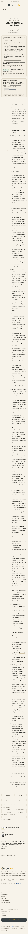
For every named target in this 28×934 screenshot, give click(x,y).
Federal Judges (4, 894)
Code (2, 891)
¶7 (10, 174)
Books (2, 904)
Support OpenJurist (14, 919)
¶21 (10, 782)
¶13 (10, 446)
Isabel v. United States (11, 66)
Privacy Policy (4, 930)
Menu (4, 9)
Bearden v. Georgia (11, 65)
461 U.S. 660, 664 (16, 703)
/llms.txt (3, 913)
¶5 (10, 135)
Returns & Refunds (5, 928)
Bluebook (22, 804)
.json (8, 855)
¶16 (10, 604)
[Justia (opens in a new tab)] (18, 883)
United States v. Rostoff (16, 60)
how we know (9, 71)
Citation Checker (5, 905)
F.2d (15, 14)
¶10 (10, 313)
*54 (7, 515)
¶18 (10, 664)
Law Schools (4, 898)
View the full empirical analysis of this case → (12, 99)
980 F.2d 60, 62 (20, 461)
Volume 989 (9, 14)
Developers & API (5, 911)
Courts (3, 896)
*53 (7, 150)
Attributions (15, 928)
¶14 (10, 490)
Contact (23, 926)
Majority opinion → (9, 837)
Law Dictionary (4, 892)
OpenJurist (3, 14)
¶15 (10, 525)
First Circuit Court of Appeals (14, 29)
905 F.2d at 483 (21, 690)
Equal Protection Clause (18, 350)
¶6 (10, 171)
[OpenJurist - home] (14, 5)
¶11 (10, 385)
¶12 (10, 389)
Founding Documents (6, 902)
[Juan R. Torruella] (2, 835)
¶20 (10, 776)
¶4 (10, 129)
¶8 (10, 208)
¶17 (10, 635)
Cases (2, 889)
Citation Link (13, 804)
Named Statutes (5, 900)
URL (4, 804)
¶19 (10, 723)
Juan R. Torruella (9, 834)
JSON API (3, 915)
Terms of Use (22, 928)
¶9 (10, 269)
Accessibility (15, 926)
